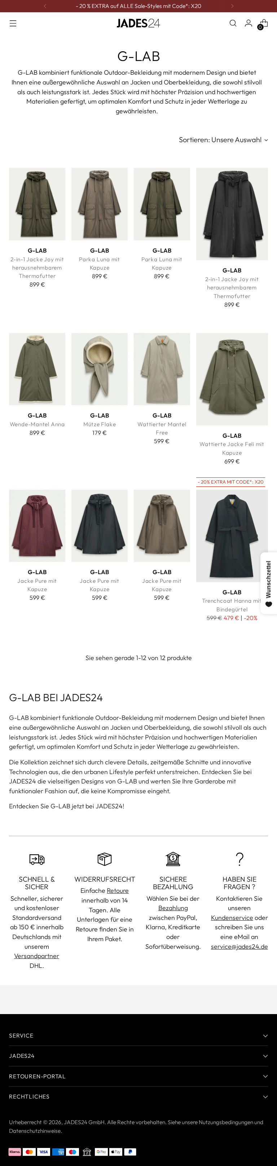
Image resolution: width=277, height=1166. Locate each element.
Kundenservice (232, 917)
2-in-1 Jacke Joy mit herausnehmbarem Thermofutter (37, 268)
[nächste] (232, 6)
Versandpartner (36, 956)
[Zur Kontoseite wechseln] (248, 23)
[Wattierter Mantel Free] (162, 369)
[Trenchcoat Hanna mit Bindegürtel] (232, 536)
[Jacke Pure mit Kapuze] (37, 526)
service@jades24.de (239, 946)
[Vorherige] (45, 6)
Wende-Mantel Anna (37, 424)
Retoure (118, 890)
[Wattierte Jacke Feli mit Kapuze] (232, 379)
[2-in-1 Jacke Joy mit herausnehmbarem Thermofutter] (37, 204)
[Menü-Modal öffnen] (12, 23)
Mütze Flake (99, 424)
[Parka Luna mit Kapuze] (99, 204)
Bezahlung (173, 908)
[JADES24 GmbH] (138, 23)
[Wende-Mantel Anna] (37, 369)
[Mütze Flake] (99, 369)
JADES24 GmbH (84, 1122)
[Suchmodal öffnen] (233, 23)
